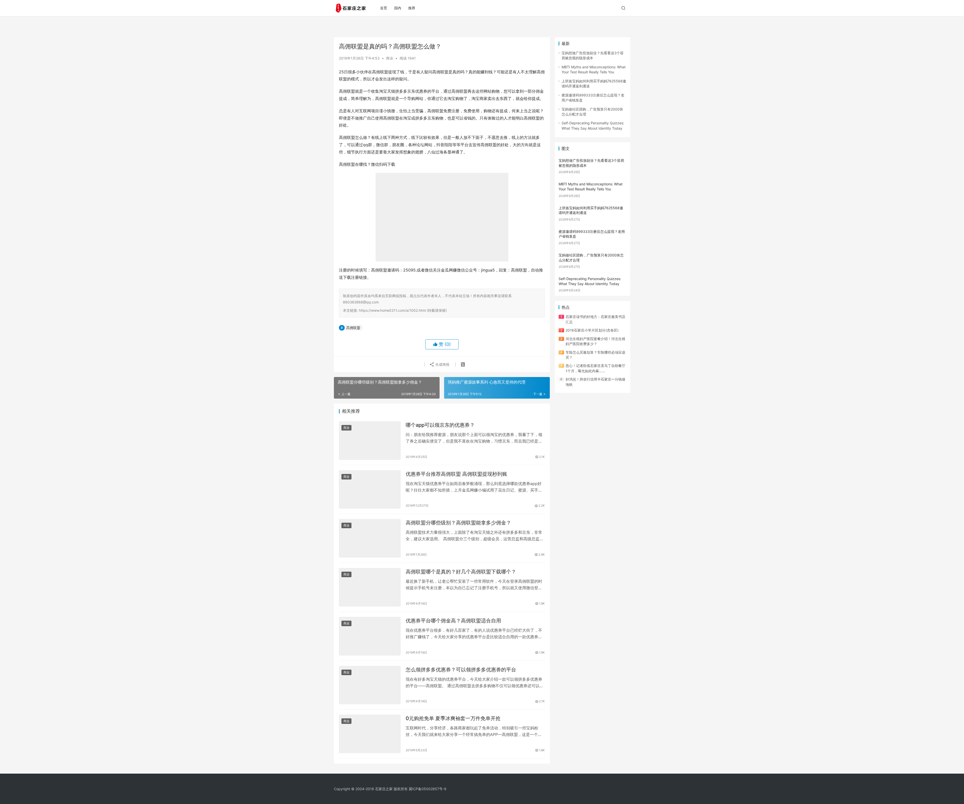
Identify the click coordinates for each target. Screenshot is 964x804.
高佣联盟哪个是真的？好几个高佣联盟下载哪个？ (461, 572)
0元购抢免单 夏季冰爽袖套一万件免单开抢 (453, 718)
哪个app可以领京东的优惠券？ (440, 425)
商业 (389, 58)
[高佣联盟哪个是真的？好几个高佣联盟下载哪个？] (370, 587)
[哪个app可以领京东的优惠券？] (370, 440)
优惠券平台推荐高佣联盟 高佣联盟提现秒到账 (456, 474)
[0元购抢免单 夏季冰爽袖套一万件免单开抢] (370, 734)
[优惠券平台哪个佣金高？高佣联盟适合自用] (370, 636)
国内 (397, 8)
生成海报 (441, 364)
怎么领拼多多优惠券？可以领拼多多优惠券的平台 (461, 670)
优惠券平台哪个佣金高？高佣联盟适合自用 (453, 621)
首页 (383, 8)
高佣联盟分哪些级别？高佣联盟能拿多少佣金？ (458, 523)
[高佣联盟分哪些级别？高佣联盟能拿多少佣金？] (370, 538)
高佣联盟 (353, 328)
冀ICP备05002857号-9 (427, 789)
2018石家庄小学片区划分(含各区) (592, 330)
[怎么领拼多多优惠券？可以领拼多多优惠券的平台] (370, 685)
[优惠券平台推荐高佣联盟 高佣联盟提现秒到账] (370, 489)
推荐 (411, 8)
